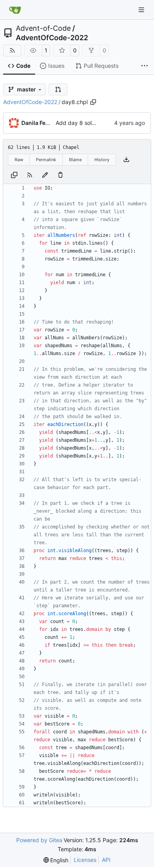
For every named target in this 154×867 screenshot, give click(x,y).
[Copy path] (93, 102)
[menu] (56, 860)
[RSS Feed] (12, 50)
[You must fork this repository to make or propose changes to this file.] (45, 175)
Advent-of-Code (43, 28)
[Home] (15, 10)
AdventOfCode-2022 (52, 38)
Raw (19, 159)
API (106, 859)
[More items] (144, 66)
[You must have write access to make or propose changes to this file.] (60, 175)
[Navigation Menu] (142, 9)
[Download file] (126, 159)
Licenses (85, 859)
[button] (58, 89)
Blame (75, 159)
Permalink (46, 159)
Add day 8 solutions (81, 122)
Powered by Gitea (39, 840)
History (101, 159)
